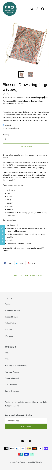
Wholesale (9, 336)
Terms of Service (11, 317)
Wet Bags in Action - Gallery (16, 365)
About (7, 353)
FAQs (7, 359)
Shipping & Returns (12, 310)
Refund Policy (10, 323)
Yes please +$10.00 (12, 128)
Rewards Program (12, 372)
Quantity (6, 135)
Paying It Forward (12, 378)
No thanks (8, 125)
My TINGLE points (2, 235)
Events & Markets (12, 391)
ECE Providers (11, 385)
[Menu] (47, 9)
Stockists (8, 330)
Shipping (16, 101)
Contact (8, 304)
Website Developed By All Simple (31, 462)
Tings (18, 462)
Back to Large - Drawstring (27, 275)
